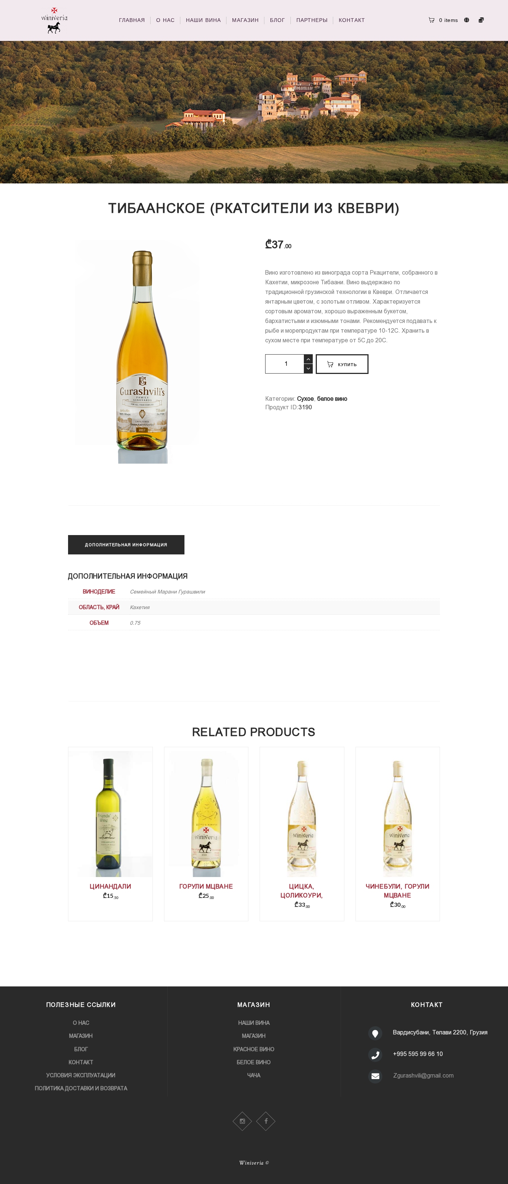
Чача (253, 1075)
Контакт (81, 1062)
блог (81, 1049)
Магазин (81, 1036)
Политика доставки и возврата (81, 1088)
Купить (347, 364)
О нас (81, 1023)
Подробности (110, 819)
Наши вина (254, 1023)
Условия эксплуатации (80, 1075)
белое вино (332, 399)
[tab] (126, 544)
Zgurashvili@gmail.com (423, 1075)
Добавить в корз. (110, 824)
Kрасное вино (254, 1049)
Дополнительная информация (126, 545)
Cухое (305, 399)
